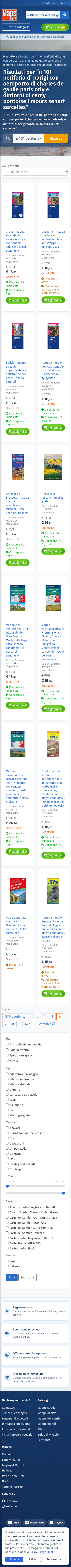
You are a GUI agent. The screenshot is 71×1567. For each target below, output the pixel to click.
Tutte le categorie (17, 27)
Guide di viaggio (48, 1434)
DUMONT (15, 1153)
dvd (12, 1110)
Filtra (12, 1277)
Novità (14, 1061)
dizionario (16, 1105)
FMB (12, 1159)
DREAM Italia (18, 1148)
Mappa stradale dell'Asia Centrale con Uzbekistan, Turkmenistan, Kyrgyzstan (52, 370)
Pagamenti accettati (15, 1418)
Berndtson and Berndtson (27, 1133)
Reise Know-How (13, 1476)
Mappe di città (46, 1413)
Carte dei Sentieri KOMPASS (28, 1223)
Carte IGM (43, 1440)
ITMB (5, 1481)
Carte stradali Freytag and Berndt (31, 1238)
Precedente (16, 1016)
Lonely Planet (11, 1459)
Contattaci (8, 1407)
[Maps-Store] (10, 15)
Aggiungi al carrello (19, 301)
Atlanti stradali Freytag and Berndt (32, 1207)
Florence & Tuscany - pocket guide (52, 497)
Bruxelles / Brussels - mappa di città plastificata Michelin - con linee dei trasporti (17, 503)
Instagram (12, 1506)
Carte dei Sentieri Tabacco (27, 1233)
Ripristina (27, 1277)
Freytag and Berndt (22, 1164)
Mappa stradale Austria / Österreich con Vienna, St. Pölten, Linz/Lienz (17, 925)
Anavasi (15, 1128)
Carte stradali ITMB (22, 1248)
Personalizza (54, 1559)
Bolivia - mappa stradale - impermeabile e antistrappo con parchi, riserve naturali (16, 372)
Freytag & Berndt (13, 1465)
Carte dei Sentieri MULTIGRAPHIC (31, 1228)
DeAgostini (17, 1143)
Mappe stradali (47, 1407)
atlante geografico (22, 1079)
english (14, 1261)
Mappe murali (46, 1424)
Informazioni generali (16, 1429)
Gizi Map (15, 1169)
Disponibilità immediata (26, 1044)
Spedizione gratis (21, 1055)
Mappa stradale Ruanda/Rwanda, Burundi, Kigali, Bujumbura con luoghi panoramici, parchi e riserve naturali (53, 929)
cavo (13, 1100)
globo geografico (21, 1115)
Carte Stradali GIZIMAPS (25, 1243)
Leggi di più (47, 1552)
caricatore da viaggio (23, 1094)
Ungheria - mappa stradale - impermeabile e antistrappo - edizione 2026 (53, 239)
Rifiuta (32, 1559)
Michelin (7, 1454)
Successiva (44, 1024)
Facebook (11, 1501)
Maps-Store (10, 56)
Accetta (14, 1559)
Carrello (56, 27)
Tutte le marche (12, 1487)
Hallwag (7, 1470)
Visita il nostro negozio (17, 1434)
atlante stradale (20, 1084)
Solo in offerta (19, 1050)
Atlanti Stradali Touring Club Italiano (34, 1212)
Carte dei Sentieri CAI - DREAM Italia (33, 1217)
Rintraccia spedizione (16, 1424)
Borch (14, 1138)
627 (27, 1024)
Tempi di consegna (14, 1413)
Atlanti (41, 1429)
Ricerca (56, 138)
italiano (15, 1266)
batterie (15, 1089)
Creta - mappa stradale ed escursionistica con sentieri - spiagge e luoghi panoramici (16, 241)
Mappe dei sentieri (49, 1418)
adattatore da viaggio (24, 1074)
